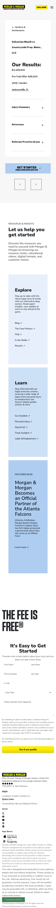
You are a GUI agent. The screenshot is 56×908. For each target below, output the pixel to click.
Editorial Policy (30, 803)
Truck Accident (22, 433)
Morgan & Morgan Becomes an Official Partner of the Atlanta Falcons (27, 498)
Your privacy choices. (13, 899)
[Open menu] (51, 7)
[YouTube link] (3, 819)
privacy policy (7, 741)
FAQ (17, 334)
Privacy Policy (7, 906)
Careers (15, 795)
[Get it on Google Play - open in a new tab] (10, 841)
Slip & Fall (20, 427)
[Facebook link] (3, 816)
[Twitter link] (3, 813)
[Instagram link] (3, 822)
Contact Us (25, 795)
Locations (6, 795)
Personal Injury (22, 421)
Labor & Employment (25, 439)
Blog (17, 323)
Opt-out (18, 803)
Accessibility (8, 803)
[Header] (14, 7)
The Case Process (24, 329)
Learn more (20, 547)
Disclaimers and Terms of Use (24, 906)
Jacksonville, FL (20, 90)
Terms (36, 739)
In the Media (21, 340)
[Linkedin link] (3, 826)
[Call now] (41, 7)
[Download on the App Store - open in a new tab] (10, 836)
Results (19, 346)
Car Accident (21, 416)
